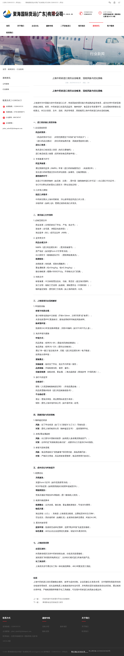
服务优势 (45, 631)
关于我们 (20, 26)
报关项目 (81, 26)
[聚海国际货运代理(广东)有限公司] (33, 16)
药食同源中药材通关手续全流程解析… (57, 599)
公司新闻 (6, 84)
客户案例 (110, 26)
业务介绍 (45, 626)
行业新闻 (97, 54)
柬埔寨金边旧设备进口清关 (53, 602)
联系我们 (9, 33)
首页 (8, 26)
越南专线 (49, 26)
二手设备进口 (66, 26)
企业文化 (35, 26)
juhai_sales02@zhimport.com (12, 128)
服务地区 (63, 626)
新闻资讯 (96, 26)
